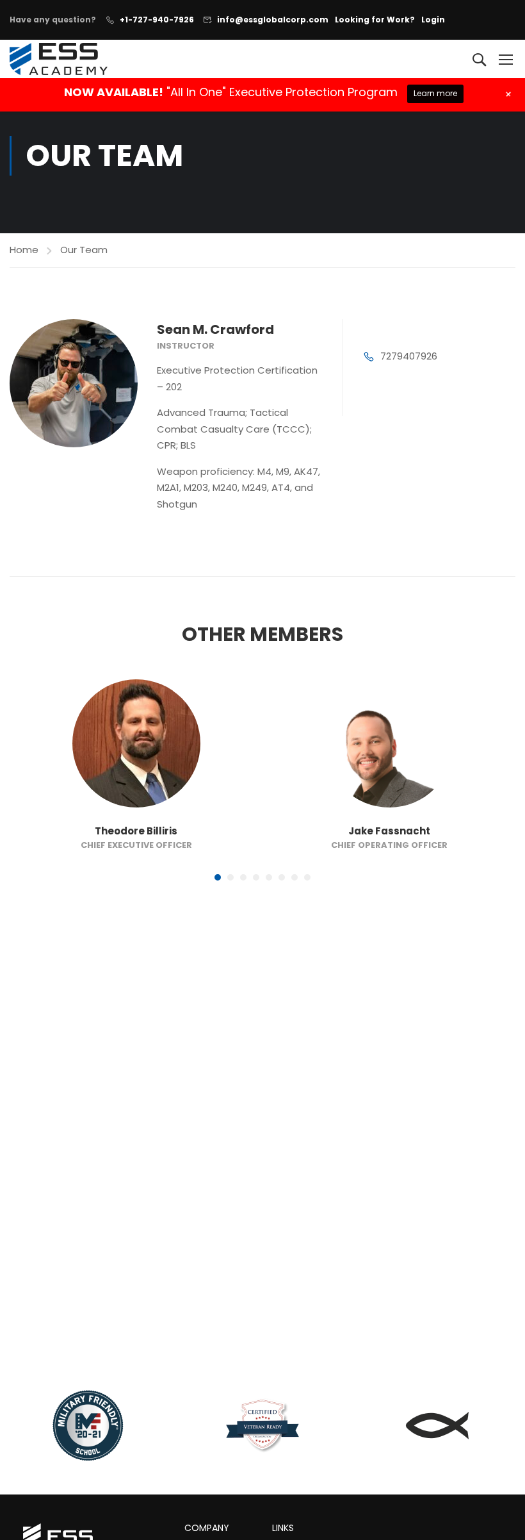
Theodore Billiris (136, 831)
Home (24, 249)
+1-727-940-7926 (157, 19)
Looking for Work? (375, 19)
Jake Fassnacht (389, 831)
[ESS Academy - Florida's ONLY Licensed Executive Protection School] (59, 58)
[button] (217, 877)
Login (433, 19)
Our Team (84, 249)
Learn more (435, 93)
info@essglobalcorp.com (272, 19)
